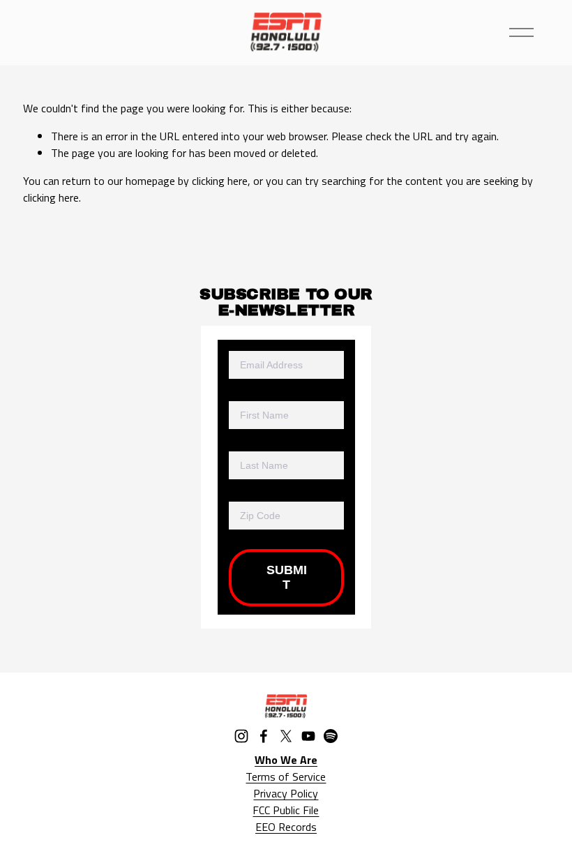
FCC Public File (286, 810)
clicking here (220, 180)
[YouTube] (308, 736)
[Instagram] (241, 736)
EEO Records (286, 826)
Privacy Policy (285, 793)
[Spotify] (331, 736)
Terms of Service (286, 776)
